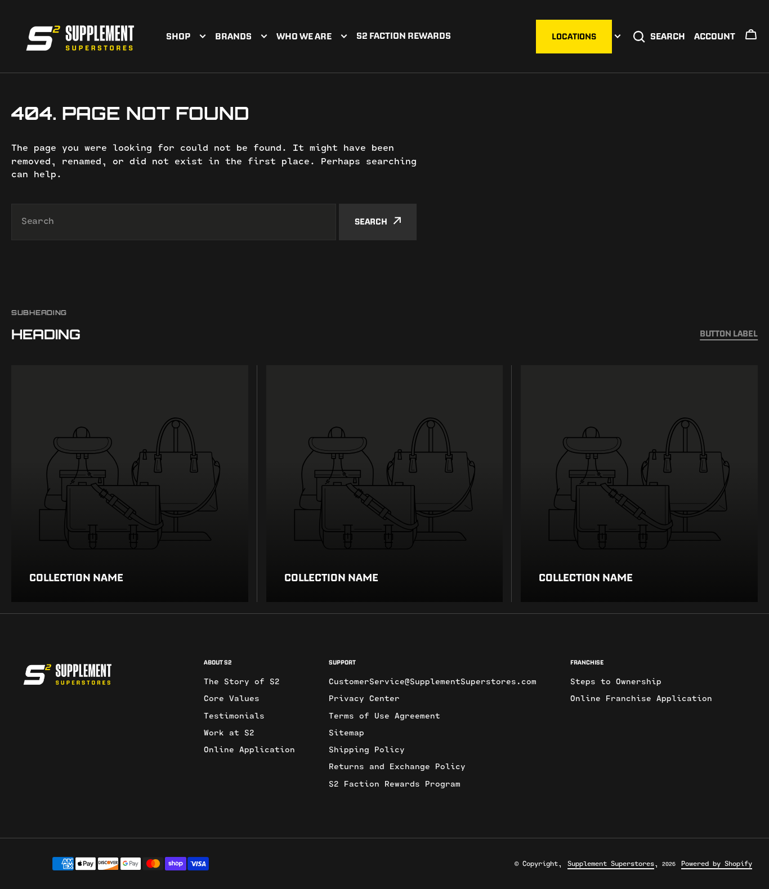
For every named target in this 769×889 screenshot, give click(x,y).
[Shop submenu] (202, 36)
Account (714, 36)
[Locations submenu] (617, 36)
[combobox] (173, 222)
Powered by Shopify (716, 864)
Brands (233, 36)
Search (667, 36)
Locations (574, 36)
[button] (751, 37)
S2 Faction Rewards (403, 35)
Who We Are (304, 36)
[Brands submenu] (264, 36)
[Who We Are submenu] (344, 36)
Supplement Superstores (610, 864)
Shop (178, 36)
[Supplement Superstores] (80, 36)
